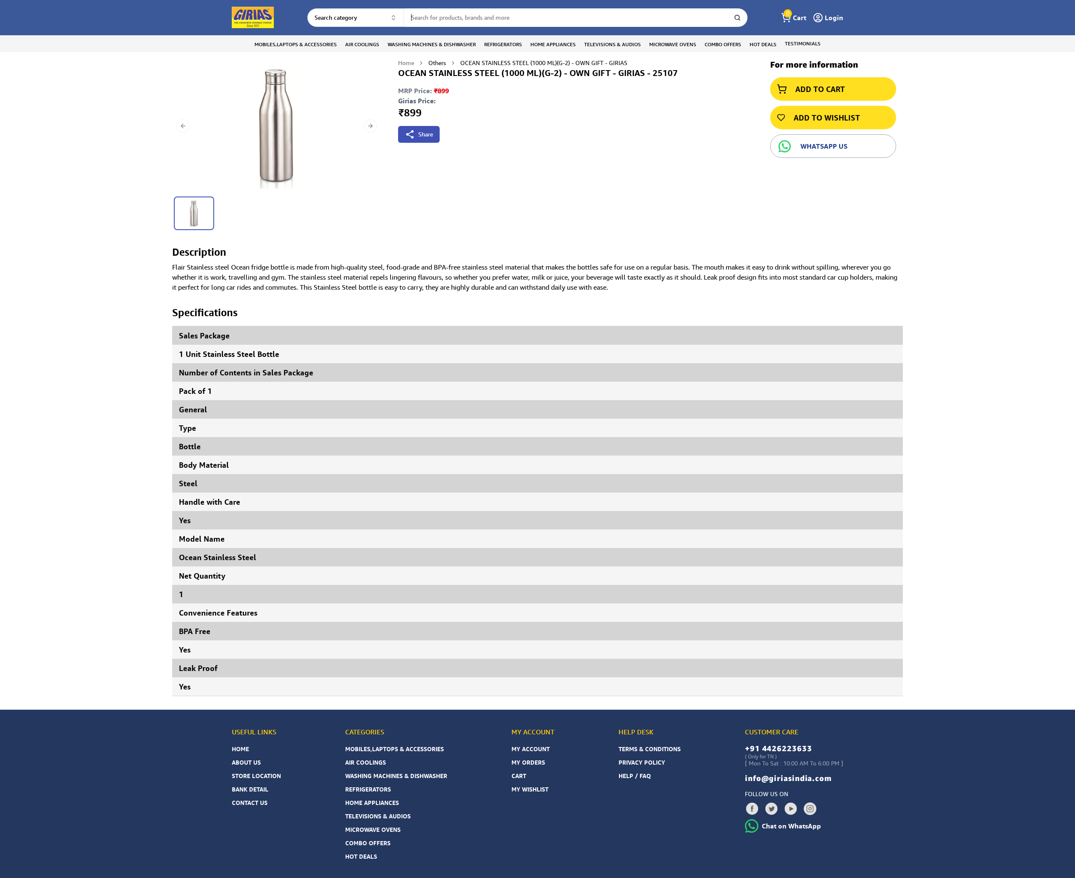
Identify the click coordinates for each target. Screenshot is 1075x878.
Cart (518, 775)
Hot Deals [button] (763, 44)
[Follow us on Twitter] (771, 809)
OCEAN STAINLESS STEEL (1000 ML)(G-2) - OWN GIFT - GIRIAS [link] (543, 62)
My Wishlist (529, 789)
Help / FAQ (635, 775)
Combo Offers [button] (723, 44)
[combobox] (355, 17)
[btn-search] (737, 17)
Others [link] (437, 62)
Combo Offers (368, 843)
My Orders (528, 762)
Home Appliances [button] (553, 44)
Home (406, 62)
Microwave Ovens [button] (672, 44)
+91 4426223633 (778, 748)
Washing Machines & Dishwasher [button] (432, 44)
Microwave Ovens (373, 829)
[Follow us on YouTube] (791, 809)
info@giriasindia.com (788, 778)
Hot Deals (361, 856)
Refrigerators (368, 789)
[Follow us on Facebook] (752, 809)
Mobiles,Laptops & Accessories (394, 748)
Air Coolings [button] (362, 44)
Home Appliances (372, 802)
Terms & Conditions (650, 748)
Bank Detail (250, 789)
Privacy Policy (642, 762)
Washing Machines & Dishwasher (396, 775)
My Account (530, 748)
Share (425, 134)
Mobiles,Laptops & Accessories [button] (295, 44)
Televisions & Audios (378, 816)
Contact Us (249, 802)
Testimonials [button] (803, 43)
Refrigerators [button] (503, 44)
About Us (246, 762)
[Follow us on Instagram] (810, 809)
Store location (256, 775)
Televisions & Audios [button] (612, 44)
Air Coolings (365, 762)
